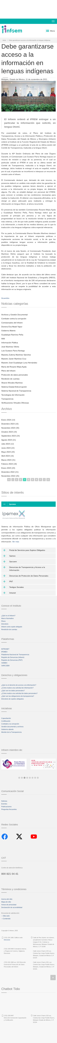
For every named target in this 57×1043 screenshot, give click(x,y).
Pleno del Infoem (8, 371)
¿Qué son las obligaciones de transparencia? (17, 696)
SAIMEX (4, 663)
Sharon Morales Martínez (12, 383)
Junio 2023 (6, 448)
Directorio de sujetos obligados (12, 699)
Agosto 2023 (6, 440)
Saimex (12, 556)
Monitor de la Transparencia (11, 732)
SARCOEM (5, 666)
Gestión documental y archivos (12, 727)
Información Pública (9, 343)
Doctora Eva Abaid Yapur (11, 327)
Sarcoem (13, 561)
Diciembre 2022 (8, 472)
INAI (3, 339)
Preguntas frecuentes (9, 809)
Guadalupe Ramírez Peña (12, 335)
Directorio (4, 624)
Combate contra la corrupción (13, 319)
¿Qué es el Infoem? (8, 616)
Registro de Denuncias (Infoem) (12, 657)
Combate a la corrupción (10, 724)
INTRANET (5, 649)
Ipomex (12, 504)
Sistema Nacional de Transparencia (16, 391)
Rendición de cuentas (10, 379)
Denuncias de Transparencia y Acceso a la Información (27, 568)
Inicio (4, 40)
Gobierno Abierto (8, 331)
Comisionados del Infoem (12, 323)
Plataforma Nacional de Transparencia (15, 655)
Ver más (15, 542)
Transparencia (7, 399)
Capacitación (6, 718)
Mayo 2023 (6, 452)
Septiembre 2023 (8, 436)
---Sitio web (5, 916)
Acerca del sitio (6, 899)
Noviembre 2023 (8, 428)
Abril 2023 (5, 456)
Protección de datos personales (14, 375)
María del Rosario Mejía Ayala (14, 367)
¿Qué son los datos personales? (13, 691)
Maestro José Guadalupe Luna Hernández (19, 363)
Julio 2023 (5, 444)
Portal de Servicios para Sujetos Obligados (27, 550)
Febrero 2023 (7, 464)
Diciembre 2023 (8, 424)
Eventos (4, 804)
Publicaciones (6, 807)
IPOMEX (4, 652)
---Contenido (5, 919)
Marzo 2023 (6, 460)
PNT (11, 581)
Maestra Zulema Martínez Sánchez (16, 355)
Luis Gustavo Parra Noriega (13, 351)
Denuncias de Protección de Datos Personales (28, 576)
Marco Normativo (7, 618)
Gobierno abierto (7, 729)
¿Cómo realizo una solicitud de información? (17, 688)
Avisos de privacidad (8, 905)
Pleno (3, 621)
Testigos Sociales (16, 587)
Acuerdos (5, 298)
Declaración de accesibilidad (11, 907)
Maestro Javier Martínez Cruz (13, 359)
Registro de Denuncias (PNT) (12, 660)
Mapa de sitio (6, 902)
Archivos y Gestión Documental (14, 315)
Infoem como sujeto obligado (11, 627)
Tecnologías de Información (13, 395)
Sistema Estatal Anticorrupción (14, 387)
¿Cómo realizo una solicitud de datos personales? (19, 693)
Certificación (5, 721)
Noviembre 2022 (8, 476)
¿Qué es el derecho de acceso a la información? (18, 685)
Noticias (4, 801)
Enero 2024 (6, 420)
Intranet (12, 593)
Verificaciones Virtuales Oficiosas (15, 403)
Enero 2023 (6, 468)
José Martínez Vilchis (10, 347)
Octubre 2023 (7, 432)
